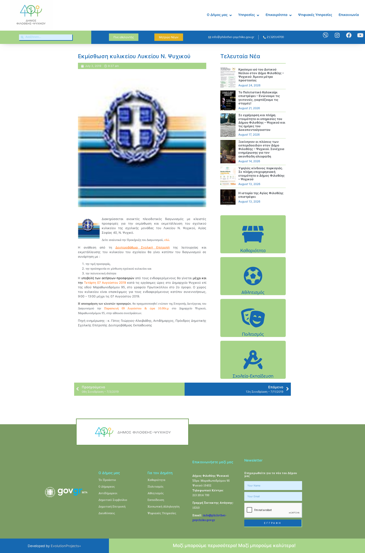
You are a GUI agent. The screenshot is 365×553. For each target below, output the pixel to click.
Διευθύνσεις (106, 513)
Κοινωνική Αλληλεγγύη (163, 506)
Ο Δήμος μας (217, 15)
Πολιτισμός (155, 486)
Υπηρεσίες (246, 15)
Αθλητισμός (156, 493)
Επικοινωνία (349, 15)
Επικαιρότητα (276, 15)
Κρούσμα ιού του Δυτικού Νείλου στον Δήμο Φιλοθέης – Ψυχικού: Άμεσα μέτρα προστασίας (261, 75)
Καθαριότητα (156, 480)
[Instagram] (337, 35)
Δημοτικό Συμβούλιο (112, 500)
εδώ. (167, 240)
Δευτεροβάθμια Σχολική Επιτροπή (142, 247)
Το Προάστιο (107, 480)
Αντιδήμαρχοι (107, 493)
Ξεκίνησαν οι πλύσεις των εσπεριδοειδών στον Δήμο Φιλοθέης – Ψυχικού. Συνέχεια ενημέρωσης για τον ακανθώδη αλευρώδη (261, 149)
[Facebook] (349, 35)
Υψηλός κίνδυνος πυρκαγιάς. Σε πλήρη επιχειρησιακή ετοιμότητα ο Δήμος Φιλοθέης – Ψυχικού (261, 173)
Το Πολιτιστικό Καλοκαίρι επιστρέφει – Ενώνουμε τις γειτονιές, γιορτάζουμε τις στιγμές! (259, 97)
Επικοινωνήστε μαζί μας (212, 462)
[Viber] (325, 35)
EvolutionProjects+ (66, 546)
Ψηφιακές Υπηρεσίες (315, 15)
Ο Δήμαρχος (106, 486)
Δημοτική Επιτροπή (111, 506)
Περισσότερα (253, 243)
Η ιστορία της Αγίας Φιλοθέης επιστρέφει (260, 195)
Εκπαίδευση (156, 500)
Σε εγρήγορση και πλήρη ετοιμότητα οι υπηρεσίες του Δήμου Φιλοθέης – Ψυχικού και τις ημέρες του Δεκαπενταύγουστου (261, 122)
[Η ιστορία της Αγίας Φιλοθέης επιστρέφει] (228, 197)
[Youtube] (360, 35)
